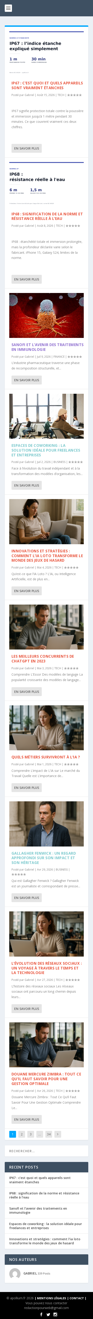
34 (49, 1134)
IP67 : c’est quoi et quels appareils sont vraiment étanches (47, 85)
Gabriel (29, 95)
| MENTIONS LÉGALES (50, 1298)
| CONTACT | (76, 1298)
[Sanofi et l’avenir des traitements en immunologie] (46, 315)
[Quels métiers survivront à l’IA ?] (46, 727)
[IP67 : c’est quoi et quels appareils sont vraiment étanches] (46, 53)
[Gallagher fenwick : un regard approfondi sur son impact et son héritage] (46, 823)
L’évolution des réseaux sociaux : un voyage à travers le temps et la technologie (47, 968)
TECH (61, 95)
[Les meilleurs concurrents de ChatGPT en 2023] (46, 627)
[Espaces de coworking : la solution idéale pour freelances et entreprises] (46, 416)
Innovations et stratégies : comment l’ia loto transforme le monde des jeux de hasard (47, 556)
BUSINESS (59, 462)
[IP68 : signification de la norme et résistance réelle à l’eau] (46, 184)
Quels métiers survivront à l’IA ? (46, 757)
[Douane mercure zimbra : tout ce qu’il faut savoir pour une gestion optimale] (46, 1044)
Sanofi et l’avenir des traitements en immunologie (48, 347)
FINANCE (59, 357)
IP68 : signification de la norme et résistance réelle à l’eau (47, 216)
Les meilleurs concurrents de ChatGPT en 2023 (43, 659)
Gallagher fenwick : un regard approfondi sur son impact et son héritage (44, 858)
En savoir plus (26, 148)
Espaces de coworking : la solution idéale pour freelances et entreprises (46, 450)
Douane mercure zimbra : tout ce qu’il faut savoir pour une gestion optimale (46, 1079)
